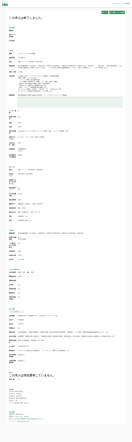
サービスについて (116, 3)
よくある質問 (125, 3)
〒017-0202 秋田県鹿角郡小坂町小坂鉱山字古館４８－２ (28, 418)
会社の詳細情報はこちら (16, 311)
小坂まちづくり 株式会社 (22, 416)
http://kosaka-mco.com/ (23, 421)
